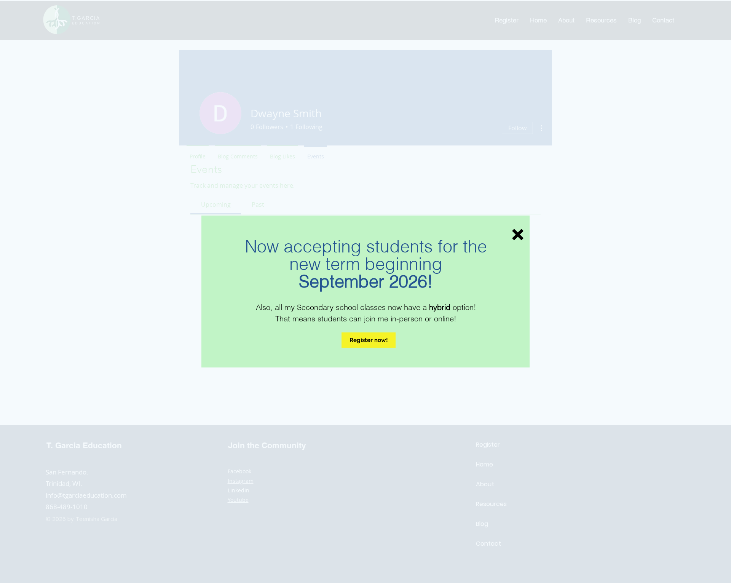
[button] (518, 234)
